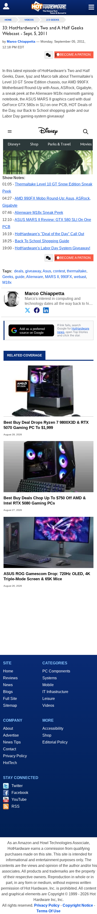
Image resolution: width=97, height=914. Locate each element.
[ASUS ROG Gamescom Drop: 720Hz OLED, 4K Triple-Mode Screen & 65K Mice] (48, 542)
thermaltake (76, 271)
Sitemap (10, 705)
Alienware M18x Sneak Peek (39, 213)
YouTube (19, 799)
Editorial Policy (55, 742)
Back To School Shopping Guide (42, 241)
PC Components (56, 671)
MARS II (52, 277)
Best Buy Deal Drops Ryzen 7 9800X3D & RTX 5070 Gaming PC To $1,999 (46, 425)
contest (59, 271)
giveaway (33, 271)
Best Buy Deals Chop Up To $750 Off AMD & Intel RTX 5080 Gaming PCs (45, 500)
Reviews (10, 678)
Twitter (17, 786)
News (8, 685)
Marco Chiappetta (44, 293)
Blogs (8, 692)
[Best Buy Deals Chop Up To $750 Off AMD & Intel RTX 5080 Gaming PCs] (48, 466)
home (8, 19)
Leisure (48, 699)
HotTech (10, 763)
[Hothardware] (48, 7)
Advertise (11, 735)
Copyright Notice (78, 905)
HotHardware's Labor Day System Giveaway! (52, 248)
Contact (9, 749)
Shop (46, 735)
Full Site (10, 699)
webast (80, 277)
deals (18, 271)
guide (19, 277)
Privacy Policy (15, 756)
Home (8, 671)
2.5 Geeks (52, 19)
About (8, 728)
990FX (66, 277)
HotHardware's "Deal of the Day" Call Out (49, 234)
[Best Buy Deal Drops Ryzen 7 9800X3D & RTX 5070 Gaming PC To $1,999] (48, 391)
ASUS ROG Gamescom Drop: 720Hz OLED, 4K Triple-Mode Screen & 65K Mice (47, 576)
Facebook (20, 793)
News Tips (12, 742)
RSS (16, 806)
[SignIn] (9, 6)
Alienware (34, 277)
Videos (29, 19)
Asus (47, 271)
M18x (7, 282)
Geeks (7, 277)
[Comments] (48, 55)
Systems (49, 678)
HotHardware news (73, 330)
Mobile (48, 685)
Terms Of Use (48, 911)
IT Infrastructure (55, 692)
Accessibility (52, 728)
